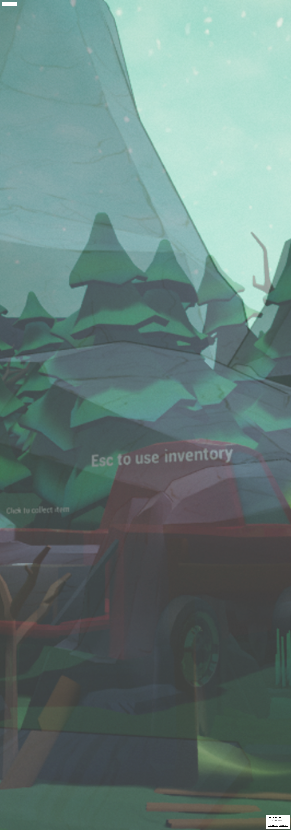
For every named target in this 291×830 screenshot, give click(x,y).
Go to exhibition (9, 4)
